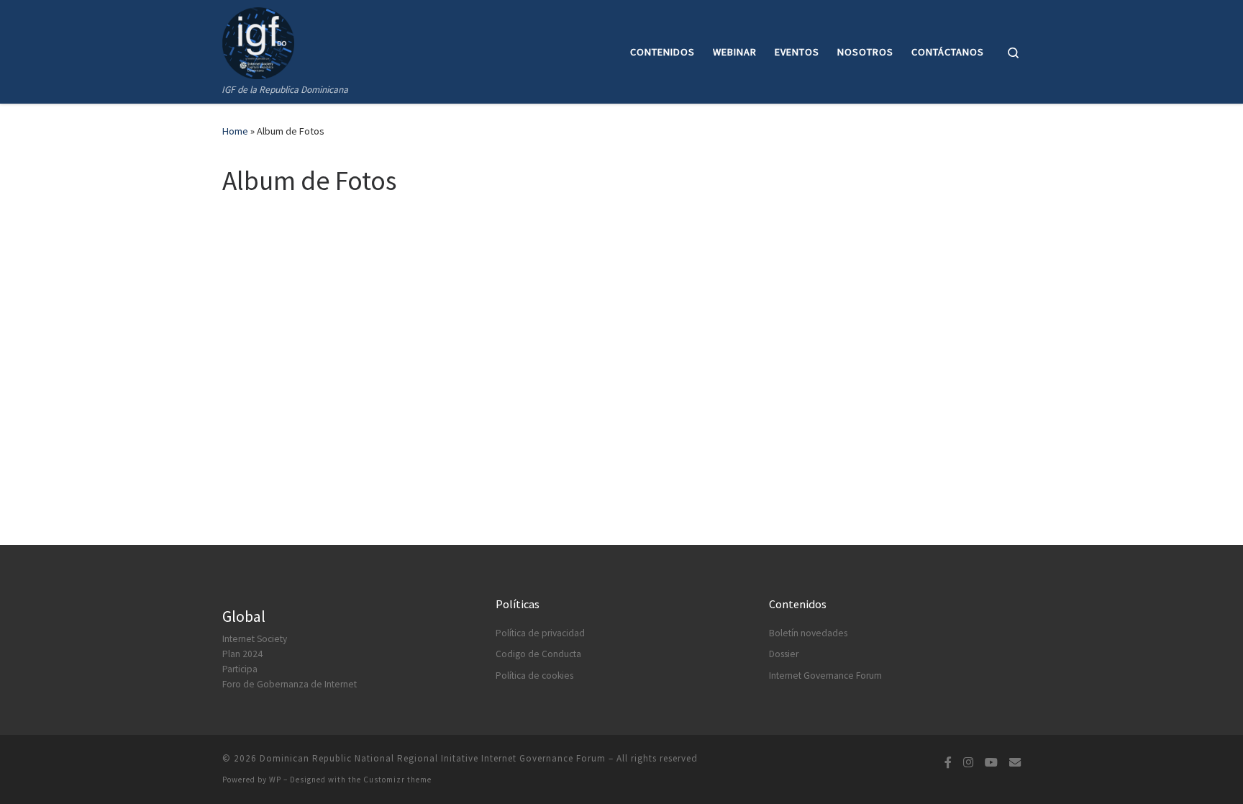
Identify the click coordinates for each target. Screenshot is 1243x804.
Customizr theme (397, 779)
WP (275, 779)
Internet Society (254, 639)
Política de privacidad (540, 633)
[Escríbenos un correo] (1015, 763)
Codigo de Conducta (538, 654)
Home (235, 131)
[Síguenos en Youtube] (991, 763)
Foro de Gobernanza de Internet (289, 684)
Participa (240, 669)
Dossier (783, 654)
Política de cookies (534, 675)
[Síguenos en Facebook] (948, 763)
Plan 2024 (242, 654)
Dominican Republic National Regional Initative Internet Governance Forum (433, 758)
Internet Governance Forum (825, 675)
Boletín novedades (808, 633)
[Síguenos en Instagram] (968, 763)
